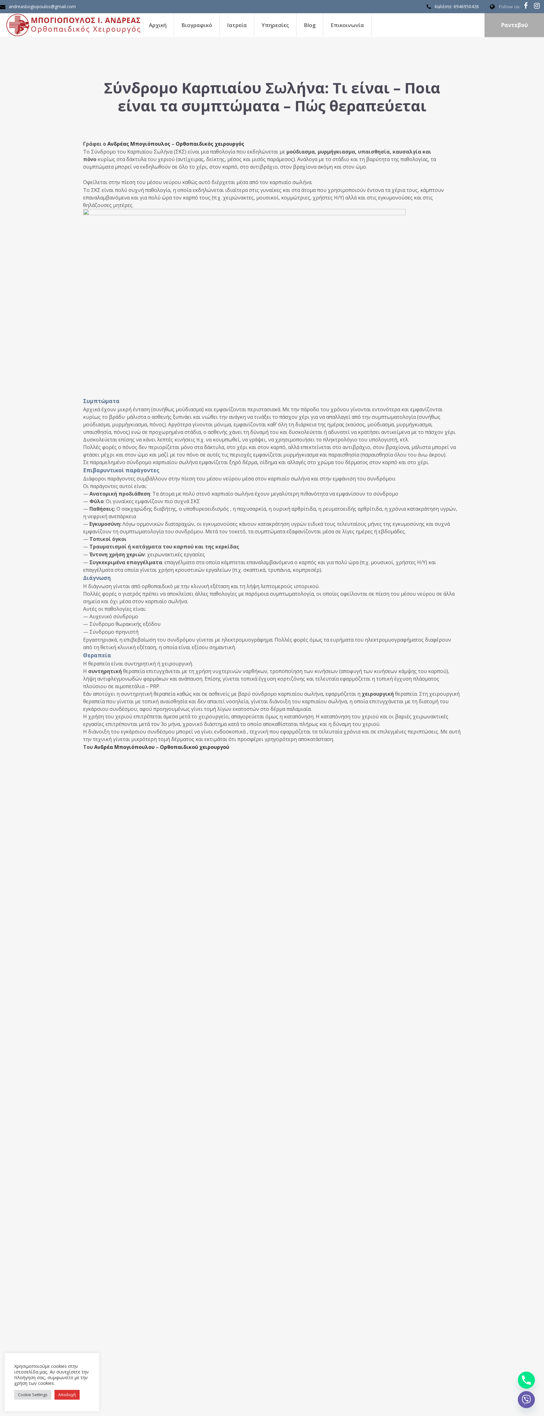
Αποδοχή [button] (67, 1394)
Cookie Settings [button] (33, 1394)
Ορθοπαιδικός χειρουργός (210, 143)
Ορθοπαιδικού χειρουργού (194, 747)
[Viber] (526, 1399)
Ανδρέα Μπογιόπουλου (124, 747)
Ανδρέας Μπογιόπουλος (138, 143)
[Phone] (526, 1380)
